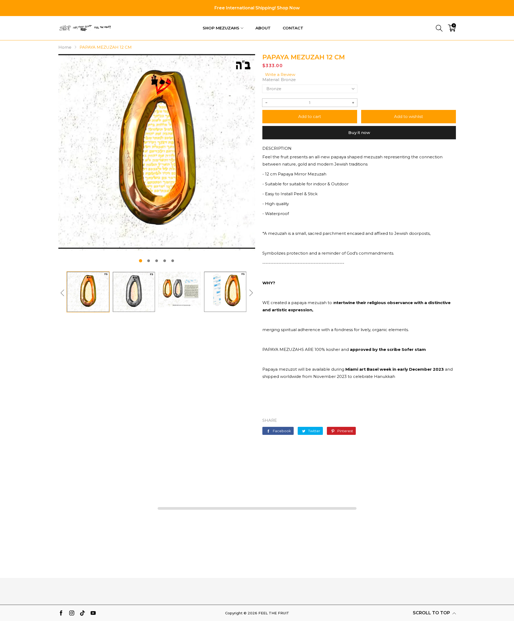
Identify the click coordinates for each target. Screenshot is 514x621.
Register (446, 20)
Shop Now (288, 7)
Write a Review (280, 74)
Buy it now (359, 132)
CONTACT (293, 27)
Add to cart (309, 116)
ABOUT (263, 27)
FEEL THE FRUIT (273, 613)
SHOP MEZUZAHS (221, 27)
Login (421, 20)
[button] (140, 260)
